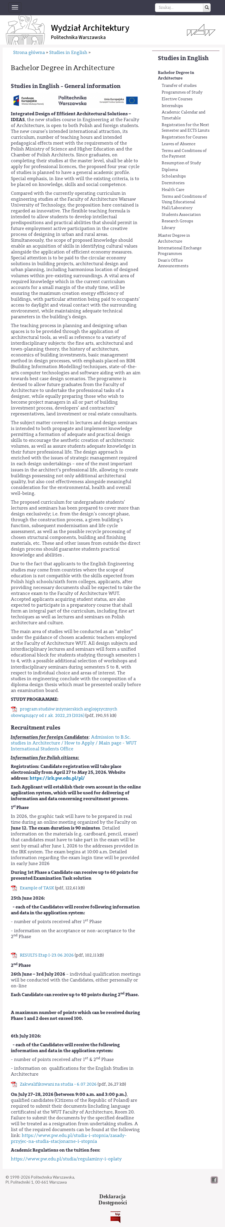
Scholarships (174, 176)
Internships (172, 106)
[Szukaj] (207, 7)
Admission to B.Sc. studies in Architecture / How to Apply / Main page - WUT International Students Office (74, 743)
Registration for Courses (184, 137)
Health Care (173, 189)
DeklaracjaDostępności (112, 1199)
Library (168, 228)
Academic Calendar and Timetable (183, 115)
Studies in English (183, 58)
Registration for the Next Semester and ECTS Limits (185, 127)
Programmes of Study (182, 92)
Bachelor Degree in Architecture (176, 75)
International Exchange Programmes (180, 251)
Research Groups (177, 221)
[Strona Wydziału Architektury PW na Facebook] (214, 1182)
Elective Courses (177, 99)
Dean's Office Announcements (173, 263)
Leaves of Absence (178, 144)
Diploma (170, 169)
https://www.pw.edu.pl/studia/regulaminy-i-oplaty (66, 1159)
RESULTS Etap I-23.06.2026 (47, 955)
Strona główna (29, 52)
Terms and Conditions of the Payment (184, 153)
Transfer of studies (179, 85)
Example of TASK (37, 888)
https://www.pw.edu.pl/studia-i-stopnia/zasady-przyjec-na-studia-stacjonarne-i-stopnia (69, 1138)
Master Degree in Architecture (174, 238)
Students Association (181, 214)
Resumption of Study (181, 163)
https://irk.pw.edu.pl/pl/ (57, 778)
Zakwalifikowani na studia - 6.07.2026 (58, 1084)
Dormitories (173, 183)
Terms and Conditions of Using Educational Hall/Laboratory (184, 202)
